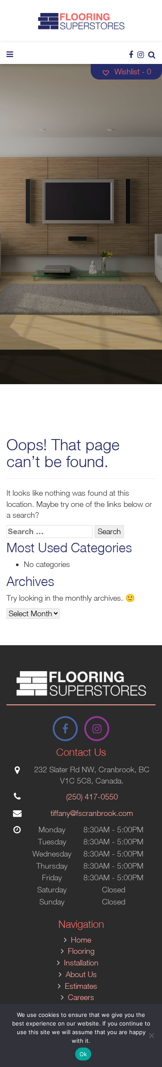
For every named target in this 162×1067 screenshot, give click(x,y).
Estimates (81, 986)
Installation (81, 962)
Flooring (81, 951)
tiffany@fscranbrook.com (92, 813)
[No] (151, 1035)
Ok (83, 1054)
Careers (81, 997)
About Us (81, 974)
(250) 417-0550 (92, 796)
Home (81, 939)
